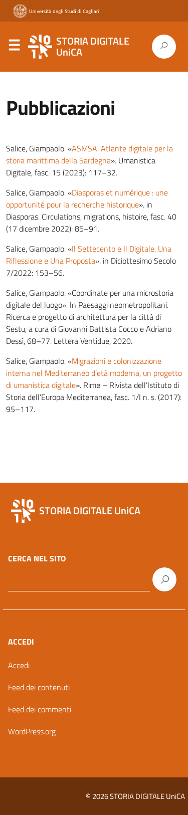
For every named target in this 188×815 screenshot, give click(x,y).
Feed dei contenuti (39, 687)
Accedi (19, 665)
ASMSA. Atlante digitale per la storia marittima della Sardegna (89, 154)
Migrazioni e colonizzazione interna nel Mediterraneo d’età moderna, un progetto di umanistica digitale (94, 373)
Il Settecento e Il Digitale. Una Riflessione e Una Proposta (88, 255)
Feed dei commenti (39, 709)
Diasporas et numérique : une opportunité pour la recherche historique (87, 198)
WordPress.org (32, 731)
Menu (14, 47)
